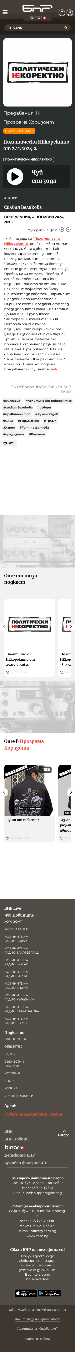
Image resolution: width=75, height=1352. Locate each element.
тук (54, 369)
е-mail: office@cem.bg (37, 1231)
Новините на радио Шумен (16, 1021)
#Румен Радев (46, 414)
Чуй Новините (19, 915)
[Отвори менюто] (5, 12)
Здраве (10, 1054)
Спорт (9, 1081)
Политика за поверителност (37, 1319)
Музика (11, 1088)
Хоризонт (13, 921)
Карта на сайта (37, 1339)
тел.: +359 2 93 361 (37, 1188)
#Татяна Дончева (34, 427)
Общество (13, 1046)
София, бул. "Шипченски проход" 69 (37, 1213)
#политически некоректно (49, 401)
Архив (10, 1105)
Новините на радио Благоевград (21, 950)
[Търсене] (65, 27)
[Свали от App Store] (26, 1293)
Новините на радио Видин (16, 986)
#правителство (16, 414)
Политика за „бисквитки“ (37, 1328)
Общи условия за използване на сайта (37, 1310)
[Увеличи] (61, 229)
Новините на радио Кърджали (19, 997)
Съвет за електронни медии (33, 1114)
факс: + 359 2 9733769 (37, 1226)
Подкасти (14, 1032)
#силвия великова (17, 407)
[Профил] (69, 12)
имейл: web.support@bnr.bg (37, 1193)
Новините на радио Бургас (16, 962)
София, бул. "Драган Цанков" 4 (37, 1183)
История (12, 1073)
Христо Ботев (16, 929)
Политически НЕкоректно (28, 159)
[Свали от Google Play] (49, 1293)
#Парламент (28, 421)
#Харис (9, 427)
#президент (13, 434)
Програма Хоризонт (28, 122)
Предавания (18, 113)
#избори (44, 407)
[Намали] (68, 229)
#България (12, 401)
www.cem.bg (38, 1236)
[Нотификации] (61, 12)
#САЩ (8, 421)
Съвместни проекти (14, 1064)
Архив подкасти (19, 1096)
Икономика (15, 1039)
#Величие (37, 434)
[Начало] (37, 8)
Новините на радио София (16, 939)
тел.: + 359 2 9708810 (37, 1221)
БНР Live (12, 908)
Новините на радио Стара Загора (21, 1009)
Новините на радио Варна (16, 974)
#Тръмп (50, 421)
